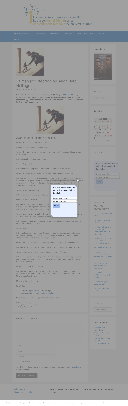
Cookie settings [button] (106, 403)
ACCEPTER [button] (117, 403)
